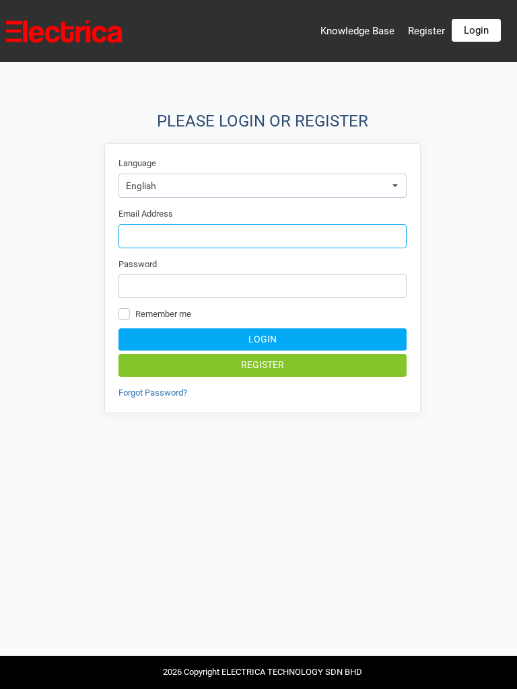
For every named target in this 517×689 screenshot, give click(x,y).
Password (137, 264)
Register (426, 31)
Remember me (163, 314)
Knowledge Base (357, 31)
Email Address (145, 214)
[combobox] (262, 186)
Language (137, 163)
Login (476, 30)
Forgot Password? (152, 393)
